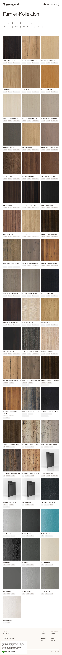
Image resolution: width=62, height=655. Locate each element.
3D (41, 636)
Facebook (53, 640)
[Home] (11, 4)
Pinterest (52, 638)
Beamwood (43, 638)
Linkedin (52, 636)
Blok (42, 640)
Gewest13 (57, 651)
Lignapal (43, 633)
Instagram (53, 633)
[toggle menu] (57, 4)
